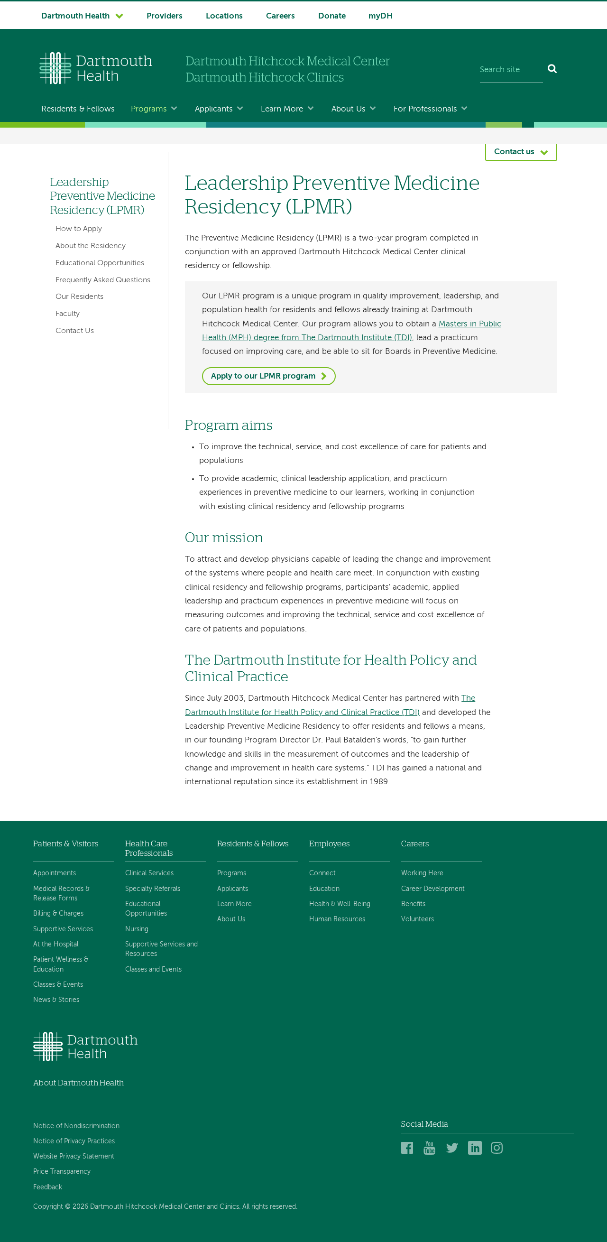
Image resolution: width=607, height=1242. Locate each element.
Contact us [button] (514, 152)
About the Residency (90, 246)
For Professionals (425, 109)
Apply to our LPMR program (263, 376)
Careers (280, 16)
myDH (380, 16)
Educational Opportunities (99, 263)
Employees (329, 844)
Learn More (282, 109)
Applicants (214, 109)
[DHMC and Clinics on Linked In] (476, 1148)
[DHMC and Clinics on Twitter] (454, 1148)
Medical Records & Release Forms (61, 894)
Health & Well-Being (339, 904)
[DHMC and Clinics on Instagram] (499, 1148)
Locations (224, 16)
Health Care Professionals (149, 848)
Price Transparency (62, 1171)
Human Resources (337, 919)
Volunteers (417, 919)
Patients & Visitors (65, 844)
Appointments (54, 873)
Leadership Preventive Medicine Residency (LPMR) (102, 196)
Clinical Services (149, 873)
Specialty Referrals (152, 889)
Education (324, 889)
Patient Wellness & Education (60, 964)
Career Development (433, 889)
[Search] (552, 70)
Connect (322, 873)
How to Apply (78, 229)
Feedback (47, 1187)
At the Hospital (55, 944)
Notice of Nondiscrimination (76, 1126)
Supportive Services (63, 929)
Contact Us (74, 331)
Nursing (136, 929)
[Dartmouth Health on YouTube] (431, 1148)
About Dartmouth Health (78, 1083)
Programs (149, 109)
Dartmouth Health (75, 16)
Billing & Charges (58, 913)
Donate (332, 16)
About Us (348, 109)
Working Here (422, 873)
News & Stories (56, 1000)
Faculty (67, 314)
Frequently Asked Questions (102, 280)
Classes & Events (58, 985)
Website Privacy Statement (73, 1156)
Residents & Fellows (78, 109)
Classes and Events (153, 969)
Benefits (413, 904)
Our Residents (79, 297)
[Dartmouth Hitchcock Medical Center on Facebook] (409, 1148)
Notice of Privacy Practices (74, 1141)
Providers (165, 16)
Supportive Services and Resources (161, 949)
